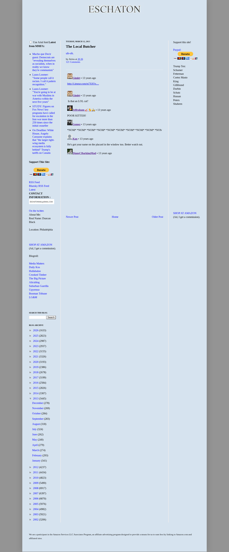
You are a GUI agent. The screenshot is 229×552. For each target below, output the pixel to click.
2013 (36, 398)
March (36, 450)
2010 (36, 477)
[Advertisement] (114, 26)
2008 (36, 488)
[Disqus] (114, 114)
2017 (36, 377)
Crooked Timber (37, 274)
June (35, 434)
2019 (36, 367)
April (35, 445)
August (36, 424)
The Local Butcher (81, 46)
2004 (36, 509)
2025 (36, 335)
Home (115, 216)
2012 (36, 467)
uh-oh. (70, 53)
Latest (32, 189)
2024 (36, 340)
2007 (36, 493)
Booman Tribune (38, 293)
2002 (36, 519)
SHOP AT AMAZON (40, 244)
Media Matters (36, 263)
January (36, 460)
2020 (36, 361)
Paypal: (177, 49)
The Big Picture (37, 278)
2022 (36, 351)
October (36, 413)
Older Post (157, 216)
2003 (36, 514)
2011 (36, 472)
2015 (36, 387)
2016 (36, 382)
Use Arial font (40, 42)
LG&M (33, 297)
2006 (36, 498)
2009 (36, 482)
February (37, 455)
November (38, 408)
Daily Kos (34, 267)
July (34, 429)
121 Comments (73, 62)
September (38, 418)
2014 (36, 393)
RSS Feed (34, 182)
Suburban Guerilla (38, 286)
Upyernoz (34, 289)
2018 (36, 372)
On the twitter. (36, 210)
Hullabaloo (35, 271)
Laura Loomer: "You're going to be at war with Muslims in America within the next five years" (43, 95)
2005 (36, 503)
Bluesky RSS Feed (39, 186)
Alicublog (34, 282)
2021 (36, 356)
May (35, 439)
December (38, 403)
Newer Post (72, 216)
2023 (36, 346)
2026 (36, 330)
